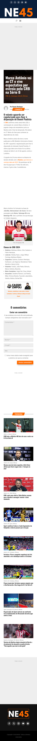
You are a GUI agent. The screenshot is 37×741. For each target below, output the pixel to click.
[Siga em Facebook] (11, 2)
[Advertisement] (18, 46)
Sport (11, 523)
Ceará (11, 463)
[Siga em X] (14, 2)
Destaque (14, 96)
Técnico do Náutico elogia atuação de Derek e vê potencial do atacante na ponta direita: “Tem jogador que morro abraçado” (18, 644)
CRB (6, 96)
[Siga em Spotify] (25, 2)
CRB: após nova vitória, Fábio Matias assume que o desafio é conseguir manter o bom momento (17, 497)
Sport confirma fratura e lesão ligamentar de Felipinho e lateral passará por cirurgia (18, 527)
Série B (20, 96)
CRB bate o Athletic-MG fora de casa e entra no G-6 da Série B (18, 437)
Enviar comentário (25, 362)
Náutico (6, 640)
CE (8, 463)
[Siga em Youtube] (22, 2)
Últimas (25, 96)
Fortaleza (12, 552)
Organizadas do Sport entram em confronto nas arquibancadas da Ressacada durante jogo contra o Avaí (18, 614)
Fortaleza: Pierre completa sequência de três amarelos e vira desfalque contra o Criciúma (18, 555)
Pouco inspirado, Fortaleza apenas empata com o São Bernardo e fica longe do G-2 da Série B (18, 584)
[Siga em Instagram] (18, 2)
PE (8, 523)
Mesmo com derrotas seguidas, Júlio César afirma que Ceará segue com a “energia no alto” (17, 467)
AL (10, 96)
